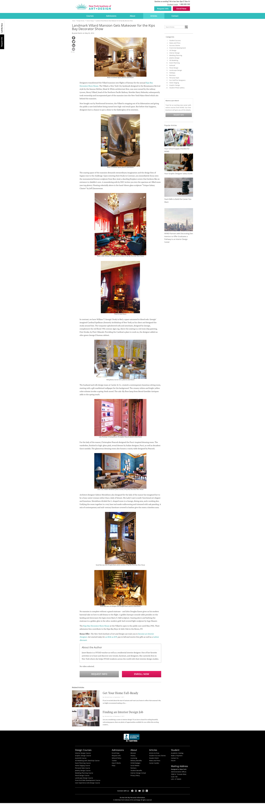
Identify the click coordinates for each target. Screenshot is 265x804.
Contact (175, 16)
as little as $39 (111, 637)
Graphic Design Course (83, 756)
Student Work (154, 758)
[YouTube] (140, 791)
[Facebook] (132, 791)
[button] (73, 37)
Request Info (163, 8)
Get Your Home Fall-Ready (120, 693)
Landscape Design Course (84, 778)
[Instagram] (143, 791)
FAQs (113, 765)
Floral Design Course (82, 775)
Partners (133, 768)
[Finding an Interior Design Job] (85, 717)
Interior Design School (138, 773)
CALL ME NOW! (2, 28)
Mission (133, 753)
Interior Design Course (83, 753)
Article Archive (154, 753)
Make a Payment (176, 756)
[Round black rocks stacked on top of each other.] (178, 187)
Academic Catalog (177, 753)
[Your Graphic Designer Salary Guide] (178, 162)
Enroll (181, 8)
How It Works (116, 763)
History (133, 756)
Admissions (111, 16)
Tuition (114, 761)
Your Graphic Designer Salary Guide (178, 173)
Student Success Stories (157, 756)
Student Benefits (136, 770)
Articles (153, 16)
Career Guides (154, 763)
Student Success (175, 40)
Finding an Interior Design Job (123, 712)
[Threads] (136, 791)
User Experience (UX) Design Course (87, 783)
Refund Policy (116, 758)
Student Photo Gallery (176, 88)
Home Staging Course (82, 765)
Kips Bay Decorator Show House (96, 626)
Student (175, 749)
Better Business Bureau (132, 738)
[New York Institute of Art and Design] (93, 6)
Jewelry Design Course (82, 770)
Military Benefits (136, 761)
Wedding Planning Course (84, 773)
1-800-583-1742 (184, 4)
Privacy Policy (135, 775)
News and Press (174, 43)
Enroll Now (141, 674)
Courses (90, 16)
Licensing (134, 758)
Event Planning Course (83, 763)
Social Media (135, 765)
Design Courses (83, 749)
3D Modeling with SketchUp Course (87, 761)
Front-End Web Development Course (87, 780)
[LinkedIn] (147, 791)
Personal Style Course (82, 768)
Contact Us (174, 758)
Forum (173, 761)
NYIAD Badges (135, 763)
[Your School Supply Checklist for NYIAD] (178, 137)
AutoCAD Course (80, 758)
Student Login (172, 4)
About (132, 16)
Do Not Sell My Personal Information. (132, 798)
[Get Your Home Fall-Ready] (85, 698)
